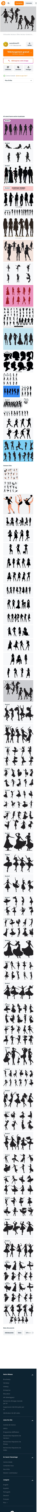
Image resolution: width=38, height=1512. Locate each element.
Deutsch (6, 1495)
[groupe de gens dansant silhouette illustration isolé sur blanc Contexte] (18, 734)
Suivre (30, 45)
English (5, 1485)
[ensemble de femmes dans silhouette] (18, 521)
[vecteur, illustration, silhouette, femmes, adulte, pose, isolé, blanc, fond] (10, 379)
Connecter (29, 3)
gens (19, 1333)
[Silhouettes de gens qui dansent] (12, 403)
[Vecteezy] (3, 3)
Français (6, 1499)
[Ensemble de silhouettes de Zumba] (18, 428)
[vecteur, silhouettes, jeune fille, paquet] (18, 317)
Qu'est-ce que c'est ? (21, 76)
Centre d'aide (7, 1462)
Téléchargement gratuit (18, 53)
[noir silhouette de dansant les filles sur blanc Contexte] (18, 927)
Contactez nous (8, 1466)
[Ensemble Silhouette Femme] (18, 130)
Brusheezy (6, 1379)
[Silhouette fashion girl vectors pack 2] (18, 228)
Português (6, 1492)
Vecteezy (6, 1383)
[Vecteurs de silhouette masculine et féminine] (18, 174)
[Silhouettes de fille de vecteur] (18, 152)
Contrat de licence (9, 1425)
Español (6, 1488)
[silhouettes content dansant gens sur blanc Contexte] (18, 713)
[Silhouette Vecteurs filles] (18, 691)
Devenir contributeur (10, 1473)
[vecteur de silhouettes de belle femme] (15, 413)
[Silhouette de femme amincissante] (18, 451)
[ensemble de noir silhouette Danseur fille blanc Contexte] (18, 820)
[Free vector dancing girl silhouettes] (18, 273)
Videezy (5, 1386)
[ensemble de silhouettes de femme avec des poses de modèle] (26, 391)
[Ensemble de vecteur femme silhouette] (11, 391)
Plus (4, 1502)
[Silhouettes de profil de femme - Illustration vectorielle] (18, 361)
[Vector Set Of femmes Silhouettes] (18, 197)
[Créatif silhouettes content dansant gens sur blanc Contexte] (18, 841)
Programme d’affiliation (11, 1432)
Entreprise (6, 1390)
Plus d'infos (8, 80)
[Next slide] (30, 1332)
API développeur (8, 1397)
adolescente (9, 1333)
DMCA (5, 1428)
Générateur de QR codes (11, 1413)
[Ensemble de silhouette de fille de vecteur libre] (18, 251)
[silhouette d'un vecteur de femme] (18, 213)
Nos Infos (6, 1469)
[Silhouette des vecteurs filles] (18, 296)
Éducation (6, 1394)
